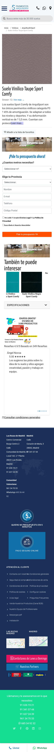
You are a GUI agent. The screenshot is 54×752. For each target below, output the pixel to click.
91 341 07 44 (27, 709)
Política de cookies (17, 592)
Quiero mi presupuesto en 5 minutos (27, 526)
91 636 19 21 (27, 705)
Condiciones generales (39, 574)
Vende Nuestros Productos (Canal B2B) (26, 603)
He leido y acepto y (22, 219)
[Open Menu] (4, 6)
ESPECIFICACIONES (18, 305)
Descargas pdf (15, 615)
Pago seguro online (27, 550)
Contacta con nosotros (19, 574)
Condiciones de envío (18, 586)
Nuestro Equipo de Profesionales (23, 609)
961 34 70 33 (27, 718)
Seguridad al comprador (19, 580)
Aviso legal (14, 598)
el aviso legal (25, 218)
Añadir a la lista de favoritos (20, 132)
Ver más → (19, 100)
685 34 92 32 (28, 723)
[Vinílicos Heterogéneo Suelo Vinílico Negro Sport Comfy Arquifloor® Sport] (31, 282)
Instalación (14, 620)
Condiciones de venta (39, 580)
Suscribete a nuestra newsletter (17, 225)
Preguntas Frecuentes (39, 598)
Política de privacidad (39, 586)
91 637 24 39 (27, 714)
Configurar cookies (38, 592)
